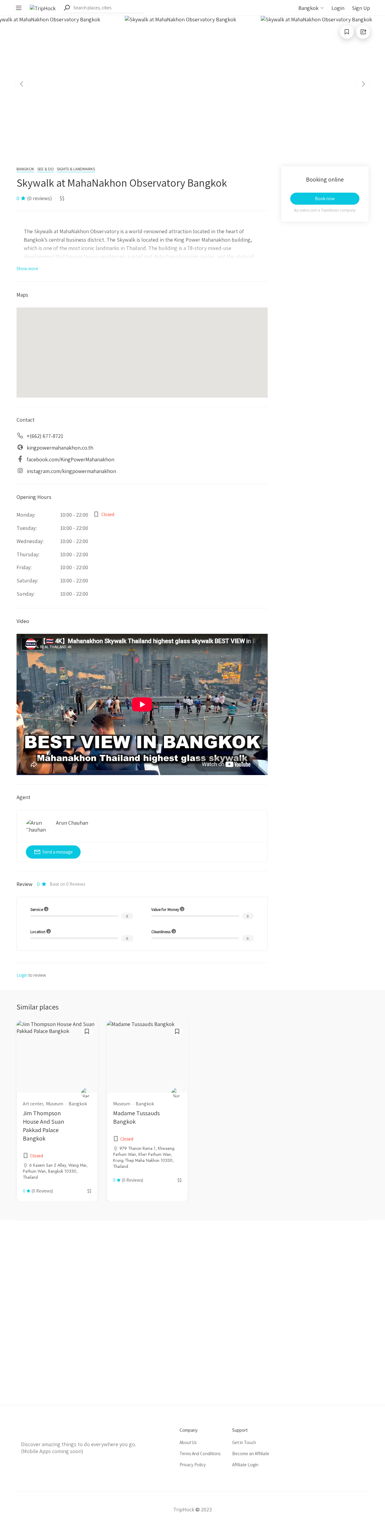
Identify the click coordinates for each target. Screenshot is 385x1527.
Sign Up (361, 8)
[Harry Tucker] (86, 1092)
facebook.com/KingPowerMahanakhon (70, 459)
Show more (27, 268)
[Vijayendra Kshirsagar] (176, 1092)
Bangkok (25, 169)
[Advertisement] (192, 1312)
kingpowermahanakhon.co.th (60, 447)
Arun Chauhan (72, 822)
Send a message (57, 852)
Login (337, 8)
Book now (325, 198)
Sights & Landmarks (76, 169)
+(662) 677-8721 (45, 435)
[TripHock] (43, 7)
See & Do (45, 169)
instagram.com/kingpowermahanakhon (71, 471)
